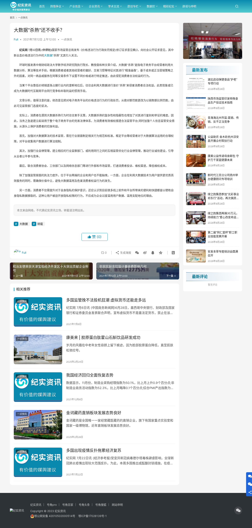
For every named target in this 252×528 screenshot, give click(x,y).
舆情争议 (55, 6)
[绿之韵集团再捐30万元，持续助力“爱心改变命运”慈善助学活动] (196, 217)
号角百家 (67, 504)
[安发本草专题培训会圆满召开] (196, 256)
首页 (42, 6)
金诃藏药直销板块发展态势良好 (93, 413)
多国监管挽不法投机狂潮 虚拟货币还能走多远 (106, 300)
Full (16, 39)
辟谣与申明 (189, 6)
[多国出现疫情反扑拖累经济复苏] (38, 462)
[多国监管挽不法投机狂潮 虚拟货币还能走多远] (38, 312)
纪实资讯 (35, 504)
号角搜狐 (100, 504)
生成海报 (125, 252)
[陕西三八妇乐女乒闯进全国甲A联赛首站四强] (212, 41)
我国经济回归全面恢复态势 (89, 375)
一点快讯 (66, 39)
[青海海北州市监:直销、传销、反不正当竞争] (196, 122)
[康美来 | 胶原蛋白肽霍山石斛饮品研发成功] (38, 349)
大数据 (48, 55)
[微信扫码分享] (137, 252)
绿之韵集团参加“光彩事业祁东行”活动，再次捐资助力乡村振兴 (223, 197)
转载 (40, 223)
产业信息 (75, 6)
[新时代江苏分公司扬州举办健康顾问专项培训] (196, 179)
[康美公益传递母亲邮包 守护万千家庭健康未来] (196, 160)
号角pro (52, 504)
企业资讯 (94, 6)
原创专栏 (132, 6)
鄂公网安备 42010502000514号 (56, 516)
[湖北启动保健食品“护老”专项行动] (196, 83)
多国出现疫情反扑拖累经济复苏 (93, 450)
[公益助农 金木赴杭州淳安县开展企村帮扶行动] (196, 141)
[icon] (238, 510)
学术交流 (113, 6)
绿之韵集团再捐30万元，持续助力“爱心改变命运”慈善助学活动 (223, 217)
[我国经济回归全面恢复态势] (38, 387)
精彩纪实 (168, 6)
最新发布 (200, 70)
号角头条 (84, 504)
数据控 (151, 6)
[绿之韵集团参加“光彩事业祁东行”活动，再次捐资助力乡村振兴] (196, 198)
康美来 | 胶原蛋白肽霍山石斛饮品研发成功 (103, 337)
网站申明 (117, 504)
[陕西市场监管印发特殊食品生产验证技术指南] (196, 103)
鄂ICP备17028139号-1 (92, 516)
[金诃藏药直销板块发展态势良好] (38, 425)
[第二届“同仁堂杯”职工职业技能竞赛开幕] (196, 236)
